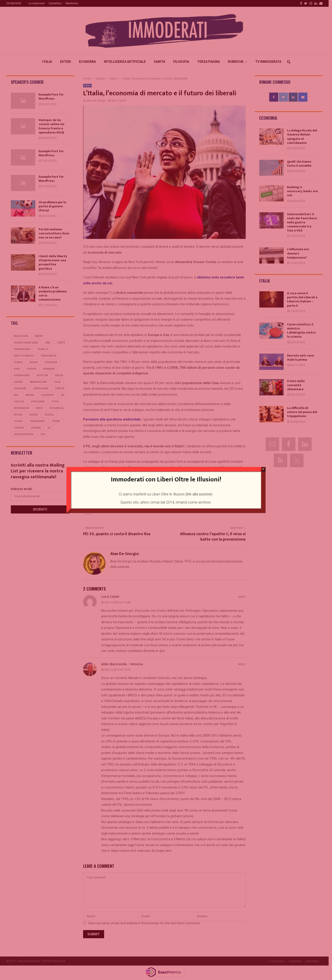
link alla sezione (199, 494)
